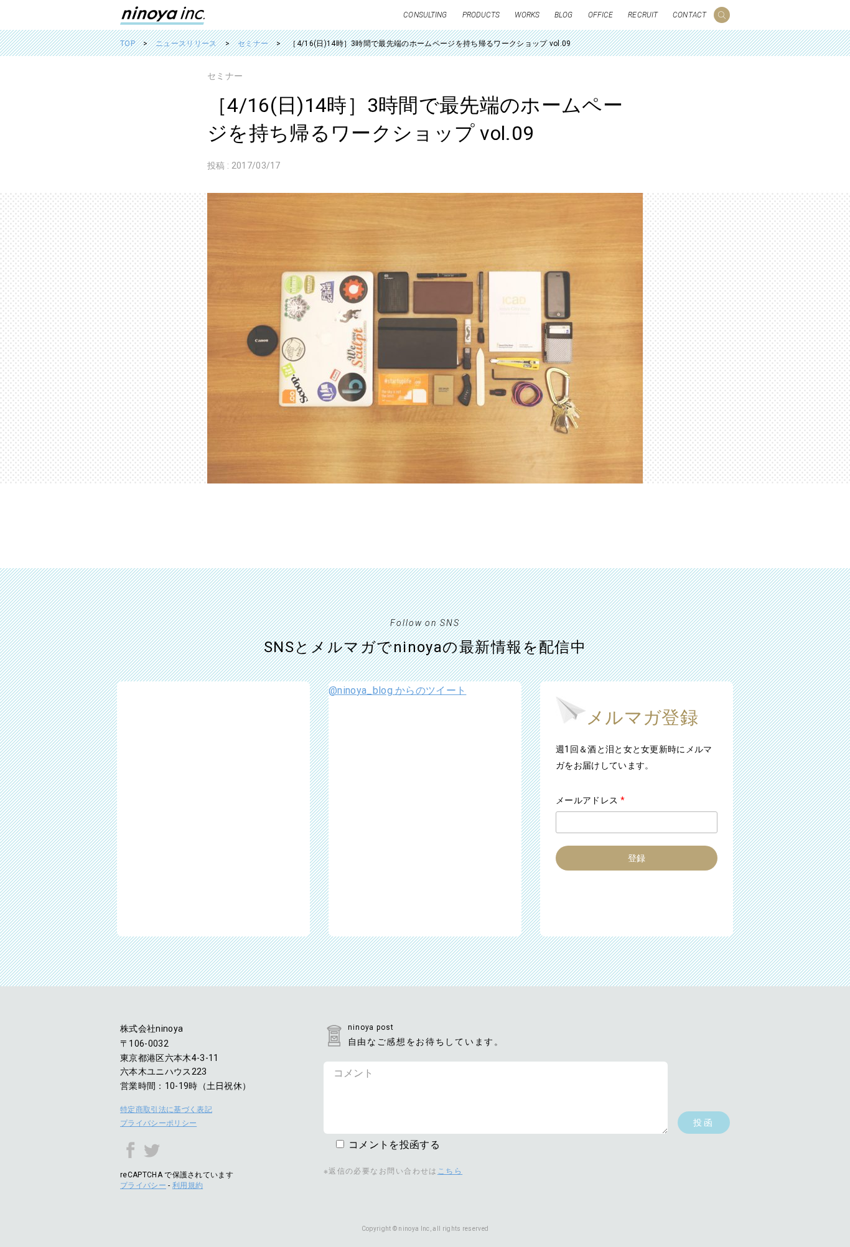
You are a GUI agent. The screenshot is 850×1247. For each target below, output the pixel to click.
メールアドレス (590, 800)
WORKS (527, 15)
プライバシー (143, 1185)
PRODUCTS (481, 15)
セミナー (225, 76)
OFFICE (601, 15)
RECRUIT (643, 15)
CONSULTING (425, 15)
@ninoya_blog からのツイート (397, 690)
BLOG (563, 15)
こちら (449, 1171)
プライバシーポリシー (158, 1123)
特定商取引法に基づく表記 (166, 1109)
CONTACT (689, 15)
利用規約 (187, 1185)
